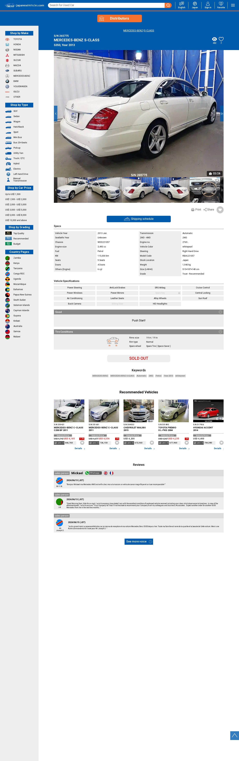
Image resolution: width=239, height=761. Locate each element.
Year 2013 (168, 376)
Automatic (141, 376)
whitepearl (180, 376)
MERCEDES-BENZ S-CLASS (122, 376)
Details (78, 448)
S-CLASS (149, 30)
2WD (151, 376)
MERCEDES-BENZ (133, 30)
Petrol (158, 376)
